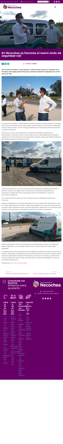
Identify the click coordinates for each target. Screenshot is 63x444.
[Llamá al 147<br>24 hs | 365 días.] (5, 296)
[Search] (49, 2)
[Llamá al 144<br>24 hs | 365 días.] (13, 296)
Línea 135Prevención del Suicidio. (22, 306)
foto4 (25, 263)
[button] (55, 7)
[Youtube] (57, 2)
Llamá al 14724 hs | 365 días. (5, 308)
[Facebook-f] (54, 2)
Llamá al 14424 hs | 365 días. (13, 308)
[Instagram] (59, 2)
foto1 (11, 263)
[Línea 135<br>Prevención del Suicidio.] (20, 296)
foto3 (20, 263)
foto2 (16, 263)
